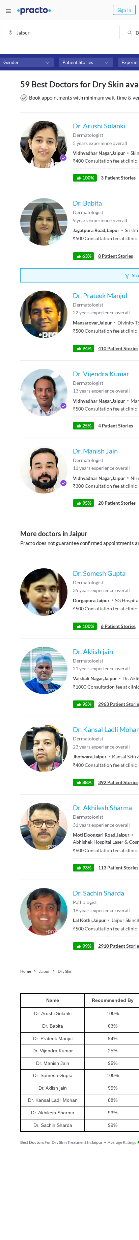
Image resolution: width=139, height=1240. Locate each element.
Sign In (124, 10)
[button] (27, 62)
